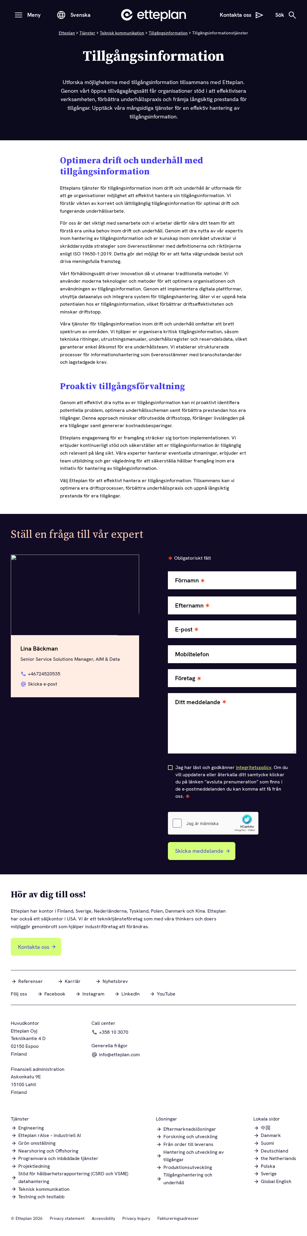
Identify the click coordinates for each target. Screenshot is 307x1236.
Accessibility (103, 1218)
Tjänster (87, 33)
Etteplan (67, 33)
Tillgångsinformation (168, 33)
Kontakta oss (33, 946)
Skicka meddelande (199, 850)
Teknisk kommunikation (122, 33)
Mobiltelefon (192, 654)
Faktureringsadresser (178, 1218)
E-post (183, 629)
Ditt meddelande (197, 702)
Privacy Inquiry (136, 1218)
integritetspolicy (253, 767)
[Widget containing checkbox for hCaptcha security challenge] (213, 823)
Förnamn (187, 580)
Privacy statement (67, 1218)
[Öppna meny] (18, 15)
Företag (185, 678)
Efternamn (189, 605)
